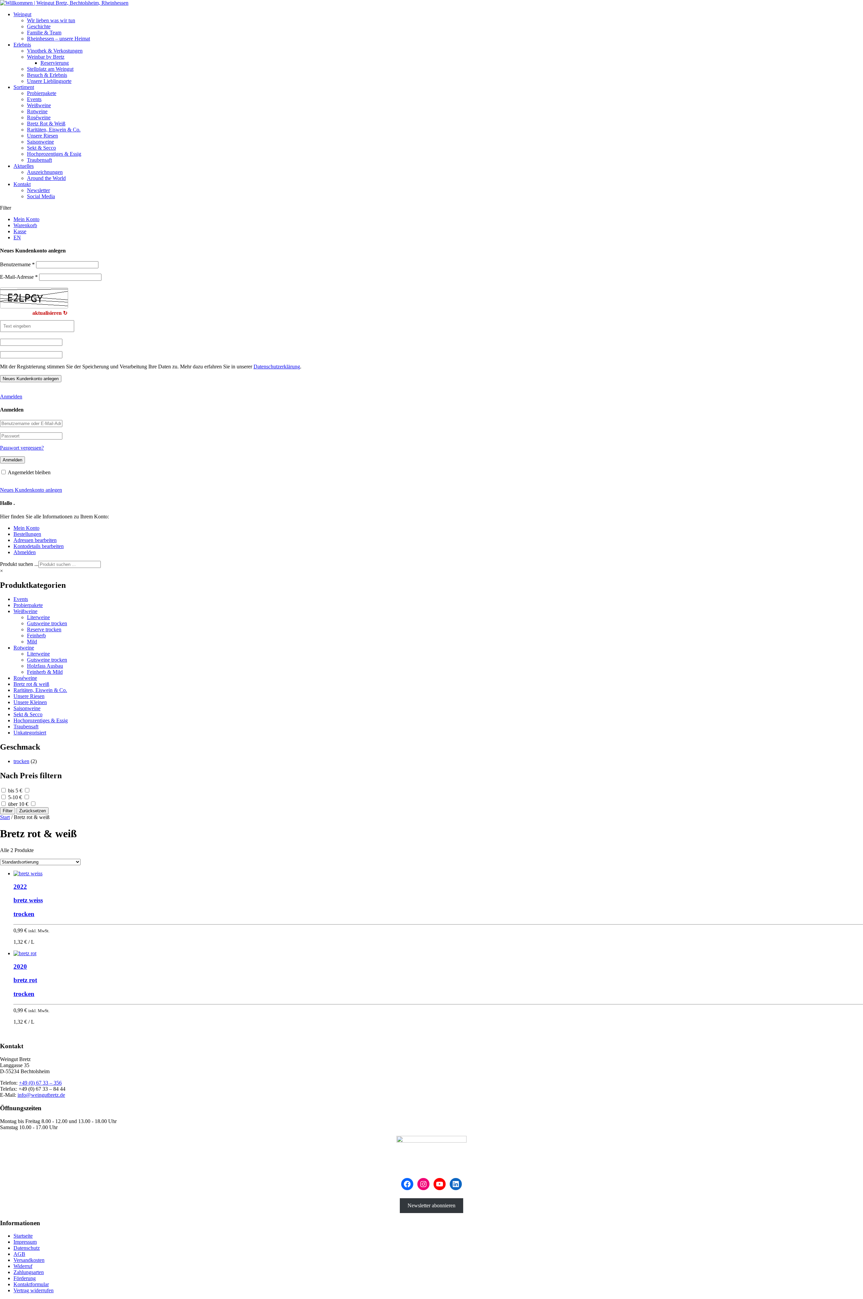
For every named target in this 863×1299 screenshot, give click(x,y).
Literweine (38, 617)
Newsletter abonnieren (431, 1205)
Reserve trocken (44, 629)
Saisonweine (40, 142)
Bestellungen (27, 534)
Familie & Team (44, 32)
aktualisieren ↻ (49, 313)
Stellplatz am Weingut (50, 69)
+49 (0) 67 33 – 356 (40, 1083)
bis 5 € (15, 790)
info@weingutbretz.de (41, 1095)
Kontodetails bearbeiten (38, 546)
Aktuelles (23, 166)
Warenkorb (25, 225)
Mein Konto (26, 219)
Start (5, 817)
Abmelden (24, 552)
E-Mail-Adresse (19, 277)
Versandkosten (28, 1260)
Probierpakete (41, 93)
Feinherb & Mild (45, 672)
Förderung (24, 1278)
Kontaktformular (31, 1284)
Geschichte (39, 26)
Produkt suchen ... (19, 564)
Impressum (25, 1242)
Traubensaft (39, 160)
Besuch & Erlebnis (47, 75)
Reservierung (54, 63)
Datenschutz (26, 1248)
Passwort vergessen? (22, 448)
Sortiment (23, 87)
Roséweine (39, 117)
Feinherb (36, 635)
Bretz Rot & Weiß (46, 123)
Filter (7, 810)
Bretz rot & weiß (31, 684)
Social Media (41, 196)
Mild (32, 641)
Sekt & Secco (41, 148)
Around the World (46, 178)
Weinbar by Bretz (45, 57)
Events (34, 99)
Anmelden (11, 396)
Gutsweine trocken (47, 623)
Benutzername (17, 264)
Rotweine (37, 111)
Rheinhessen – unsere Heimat (58, 38)
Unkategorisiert (29, 732)
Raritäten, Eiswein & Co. (54, 129)
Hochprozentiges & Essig (54, 154)
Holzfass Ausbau (45, 666)
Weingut (22, 14)
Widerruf (22, 1266)
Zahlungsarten (28, 1272)
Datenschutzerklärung (277, 366)
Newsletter (38, 190)
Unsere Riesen (42, 136)
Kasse (19, 231)
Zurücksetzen (32, 810)
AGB (19, 1254)
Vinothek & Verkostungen (55, 51)
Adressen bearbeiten (35, 540)
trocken (21, 761)
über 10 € (18, 804)
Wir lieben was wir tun (51, 20)
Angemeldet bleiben (29, 472)
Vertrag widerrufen (33, 1290)
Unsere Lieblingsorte (49, 81)
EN (17, 237)
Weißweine (39, 105)
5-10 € (15, 797)
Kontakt (22, 184)
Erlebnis (22, 45)
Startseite (23, 1236)
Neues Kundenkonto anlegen (31, 490)
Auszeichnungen (45, 172)
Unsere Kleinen (30, 702)
